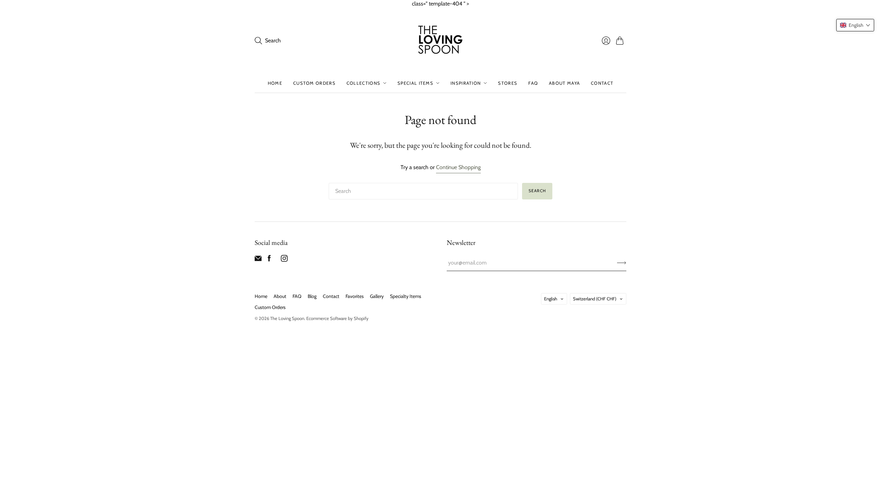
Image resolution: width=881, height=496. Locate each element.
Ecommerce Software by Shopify (337, 318)
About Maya (564, 83)
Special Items (415, 83)
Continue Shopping (458, 167)
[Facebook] (269, 260)
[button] (855, 25)
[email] (258, 260)
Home (275, 83)
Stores (507, 83)
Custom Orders (314, 83)
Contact (602, 83)
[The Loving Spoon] (440, 40)
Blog (312, 296)
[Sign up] (621, 263)
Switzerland (594, 298)
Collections (363, 83)
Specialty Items (405, 296)
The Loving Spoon (287, 318)
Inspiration (465, 83)
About (280, 296)
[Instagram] (284, 260)
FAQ (533, 83)
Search (537, 190)
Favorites (355, 296)
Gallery (377, 296)
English (550, 298)
